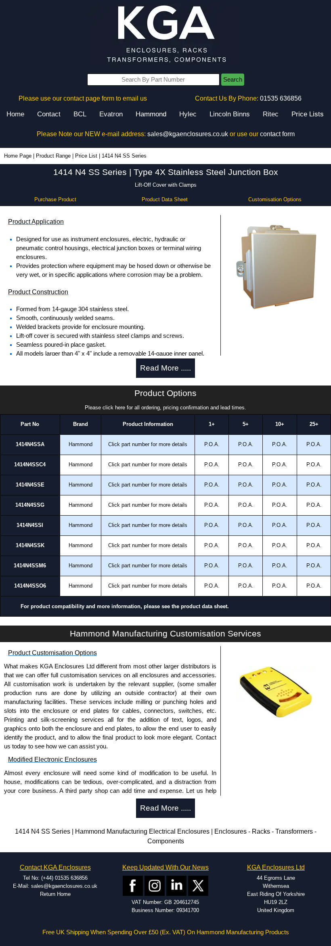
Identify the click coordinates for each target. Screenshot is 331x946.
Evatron (111, 114)
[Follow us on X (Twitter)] (198, 885)
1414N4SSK (30, 545)
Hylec (188, 114)
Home (15, 114)
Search (232, 79)
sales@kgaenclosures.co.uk (187, 134)
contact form (277, 134)
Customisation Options (275, 199)
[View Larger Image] (275, 267)
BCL (79, 114)
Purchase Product (55, 199)
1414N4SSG (29, 505)
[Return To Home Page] (165, 35)
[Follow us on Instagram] (155, 885)
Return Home (55, 894)
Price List (86, 156)
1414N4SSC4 (30, 464)
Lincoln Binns (229, 114)
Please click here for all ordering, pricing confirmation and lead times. (165, 408)
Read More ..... (165, 368)
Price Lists (307, 114)
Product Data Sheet (165, 199)
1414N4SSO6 (30, 586)
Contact (49, 114)
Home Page (17, 156)
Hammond (151, 114)
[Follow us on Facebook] (133, 885)
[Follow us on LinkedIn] (176, 885)
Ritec (271, 114)
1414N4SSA (30, 444)
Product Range (53, 156)
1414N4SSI (30, 525)
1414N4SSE (30, 485)
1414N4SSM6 (30, 566)
